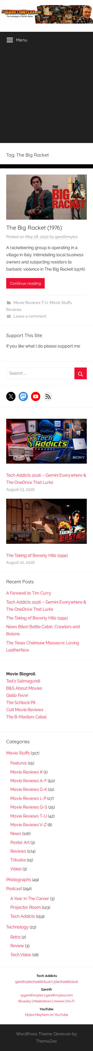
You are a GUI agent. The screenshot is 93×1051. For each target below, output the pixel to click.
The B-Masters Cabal (26, 717)
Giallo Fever (17, 695)
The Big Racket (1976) (34, 227)
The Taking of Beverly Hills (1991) (37, 555)
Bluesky (24, 1001)
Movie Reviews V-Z (28, 824)
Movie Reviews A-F (28, 780)
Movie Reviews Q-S (28, 807)
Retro (15, 937)
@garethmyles (31, 995)
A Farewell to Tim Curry (28, 593)
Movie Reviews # (26, 772)
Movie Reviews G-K (28, 789)
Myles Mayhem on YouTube (46, 1015)
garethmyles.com (59, 995)
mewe (59, 1001)
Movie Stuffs (61, 302)
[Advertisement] (46, 97)
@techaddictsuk (65, 982)
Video (15, 868)
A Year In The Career (29, 898)
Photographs (18, 879)
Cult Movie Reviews (24, 709)
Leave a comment (29, 316)
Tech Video (20, 954)
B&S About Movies (24, 688)
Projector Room (25, 907)
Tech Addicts (22, 916)
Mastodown (42, 1001)
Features (18, 763)
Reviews (13, 309)
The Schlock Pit (20, 702)
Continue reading (25, 283)
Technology (17, 927)
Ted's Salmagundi (23, 681)
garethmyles (66, 236)
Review (17, 945)
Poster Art (19, 842)
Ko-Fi (70, 1001)
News (15, 833)
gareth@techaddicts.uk (33, 982)
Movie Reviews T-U (30, 302)
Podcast (14, 888)
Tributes (18, 860)
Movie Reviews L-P (28, 798)
